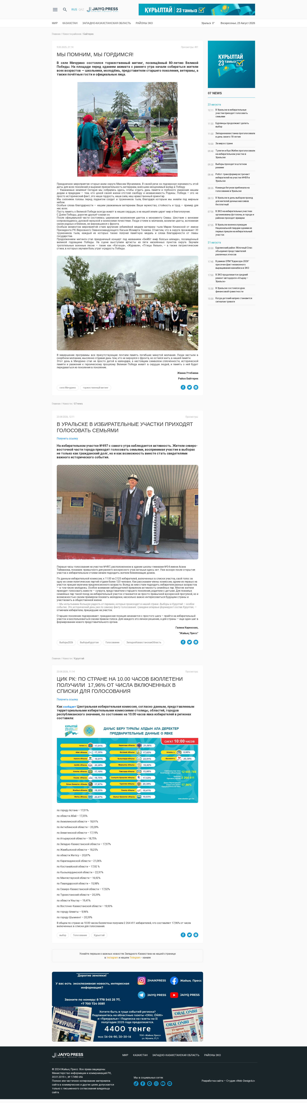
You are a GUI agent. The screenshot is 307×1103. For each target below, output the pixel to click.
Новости (67, 403)
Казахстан (70, 23)
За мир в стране (220, 143)
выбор (62, 935)
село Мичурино (67, 387)
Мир (55, 23)
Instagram (112, 957)
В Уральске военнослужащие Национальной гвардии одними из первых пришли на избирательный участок (230, 229)
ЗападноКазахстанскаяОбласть (143, 642)
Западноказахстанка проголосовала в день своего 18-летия (231, 135)
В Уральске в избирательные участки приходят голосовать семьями (228, 113)
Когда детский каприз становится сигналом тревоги (230, 300)
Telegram (135, 957)
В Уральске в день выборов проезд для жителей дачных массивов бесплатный (230, 201)
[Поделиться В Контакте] (196, 387)
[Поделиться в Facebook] (183, 387)
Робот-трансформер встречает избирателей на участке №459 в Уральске (229, 177)
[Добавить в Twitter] (189, 387)
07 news (78, 403)
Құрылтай (99, 935)
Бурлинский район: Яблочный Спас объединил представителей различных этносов (230, 251)
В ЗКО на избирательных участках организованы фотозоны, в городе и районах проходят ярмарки (231, 214)
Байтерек (88, 34)
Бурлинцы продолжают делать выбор (228, 125)
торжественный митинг (95, 387)
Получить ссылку (67, 438)
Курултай (79, 658)
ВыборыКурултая (89, 642)
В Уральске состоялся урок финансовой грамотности (226, 290)
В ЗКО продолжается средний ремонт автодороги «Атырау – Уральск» (228, 278)
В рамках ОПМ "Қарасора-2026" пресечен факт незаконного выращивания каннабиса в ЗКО (228, 264)
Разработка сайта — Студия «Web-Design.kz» (228, 1080)
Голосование (112, 642)
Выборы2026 (66, 642)
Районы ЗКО (144, 23)
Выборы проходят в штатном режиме (227, 166)
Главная (56, 34)
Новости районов (72, 34)
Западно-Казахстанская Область (106, 23)
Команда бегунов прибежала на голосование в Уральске (229, 189)
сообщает (69, 706)
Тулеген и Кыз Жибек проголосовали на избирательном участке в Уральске (231, 154)
